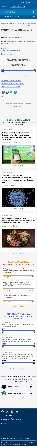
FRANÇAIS (18, 419)
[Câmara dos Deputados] (2, 416)
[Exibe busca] (33, 12)
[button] (18, 17)
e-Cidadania (8, 11)
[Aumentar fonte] (29, 2)
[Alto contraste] (24, 2)
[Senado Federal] (17, 7)
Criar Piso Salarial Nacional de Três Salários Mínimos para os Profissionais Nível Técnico (17, 284)
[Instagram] (12, 411)
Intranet (5, 423)
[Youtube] (16, 411)
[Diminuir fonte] (33, 2)
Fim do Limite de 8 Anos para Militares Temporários (17, 296)
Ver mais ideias (18, 306)
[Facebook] (3, 411)
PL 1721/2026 (7, 352)
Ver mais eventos (18, 254)
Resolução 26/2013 (18, 106)
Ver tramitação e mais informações (12, 83)
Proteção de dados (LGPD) (9, 438)
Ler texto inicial (8, 54)
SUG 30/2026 (7, 337)
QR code (4, 97)
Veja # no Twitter (10, 86)
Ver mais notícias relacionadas (11, 80)
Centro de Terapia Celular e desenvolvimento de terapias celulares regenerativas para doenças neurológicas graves (17, 179)
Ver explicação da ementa (11, 50)
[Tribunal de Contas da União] (10, 416)
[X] (7, 411)
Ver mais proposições (18, 369)
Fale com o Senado (23, 438)
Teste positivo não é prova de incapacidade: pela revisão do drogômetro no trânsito (18, 270)
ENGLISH (4, 419)
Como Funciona (31, 25)
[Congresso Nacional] (6, 416)
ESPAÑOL (11, 419)
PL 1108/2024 (7, 323)
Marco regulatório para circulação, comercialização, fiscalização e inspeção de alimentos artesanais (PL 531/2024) (18, 220)
